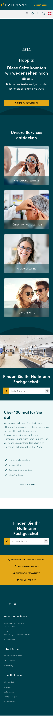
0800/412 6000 (10, 626)
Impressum (8, 687)
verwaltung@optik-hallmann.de (17, 634)
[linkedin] (15, 604)
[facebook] (5, 604)
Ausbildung (8, 665)
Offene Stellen (9, 660)
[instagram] (10, 604)
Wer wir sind (9, 682)
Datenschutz (9, 692)
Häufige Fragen (10, 696)
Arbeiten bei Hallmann (13, 655)
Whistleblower (9, 639)
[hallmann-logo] (13, 4)
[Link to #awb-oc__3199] (7, 14)
